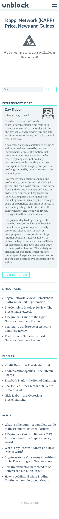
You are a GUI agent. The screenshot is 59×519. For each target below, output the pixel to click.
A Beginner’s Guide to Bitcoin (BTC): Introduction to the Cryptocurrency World (29, 438)
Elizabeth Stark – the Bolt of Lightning (30, 380)
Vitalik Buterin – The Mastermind (27, 365)
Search (49, 89)
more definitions (16, 275)
